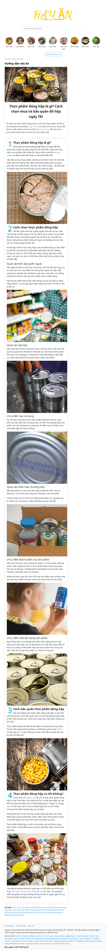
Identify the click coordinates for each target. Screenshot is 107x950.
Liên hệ (30, 926)
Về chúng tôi (10, 926)
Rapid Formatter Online (64, 941)
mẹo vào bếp (44, 129)
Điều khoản (21, 926)
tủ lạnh (59, 729)
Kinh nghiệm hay (67, 936)
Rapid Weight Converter (15, 943)
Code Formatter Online (85, 936)
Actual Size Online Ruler (43, 941)
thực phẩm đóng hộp (46, 910)
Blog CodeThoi (35, 936)
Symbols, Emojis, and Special (38, 943)
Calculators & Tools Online (22, 941)
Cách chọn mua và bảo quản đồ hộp (26, 907)
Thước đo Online (21, 936)
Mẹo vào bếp (18, 59)
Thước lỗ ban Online (51, 936)
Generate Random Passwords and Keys (61, 938)
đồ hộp (58, 910)
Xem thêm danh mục (53, 54)
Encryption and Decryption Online (88, 941)
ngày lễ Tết (33, 126)
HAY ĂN (7, 59)
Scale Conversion (85, 938)
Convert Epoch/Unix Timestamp (31, 938)
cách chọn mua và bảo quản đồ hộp (27, 891)
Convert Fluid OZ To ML (60, 943)
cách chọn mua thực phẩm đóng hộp (22, 910)
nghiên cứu (31, 797)
